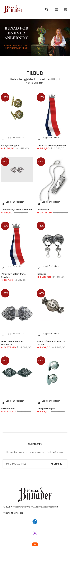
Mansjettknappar (10, 145)
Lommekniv (43, 209)
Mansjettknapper (46, 408)
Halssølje (41, 274)
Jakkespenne (8, 408)
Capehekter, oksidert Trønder (16, 209)
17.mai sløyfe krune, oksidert (51, 145)
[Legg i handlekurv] (3, 139)
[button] (15, 137)
